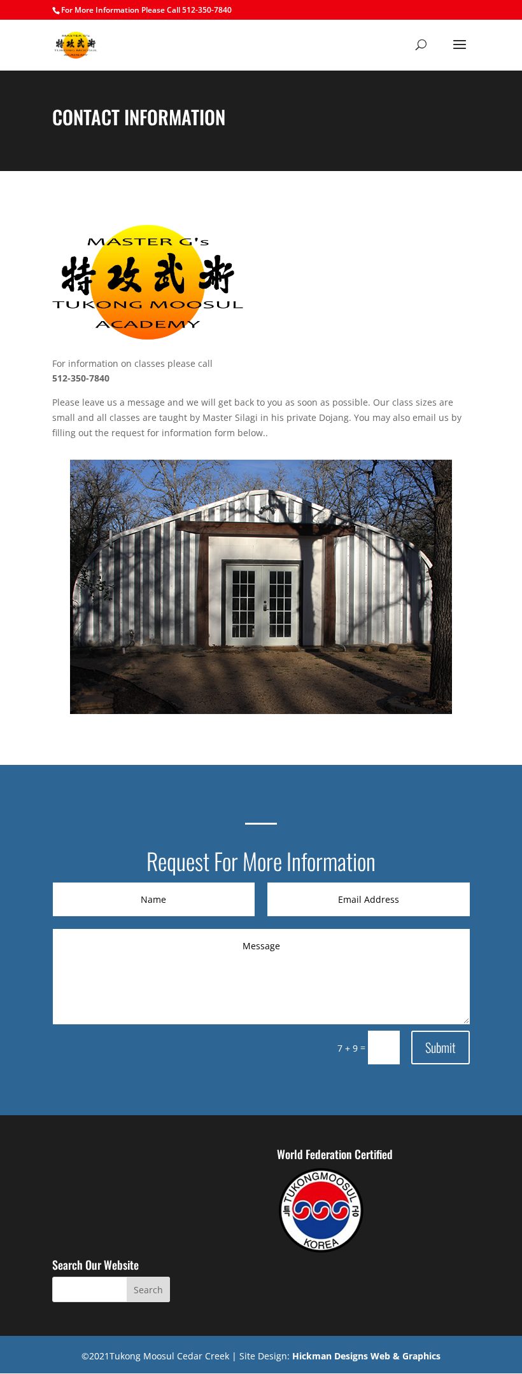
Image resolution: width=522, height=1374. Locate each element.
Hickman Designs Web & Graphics (366, 1356)
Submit (440, 1047)
